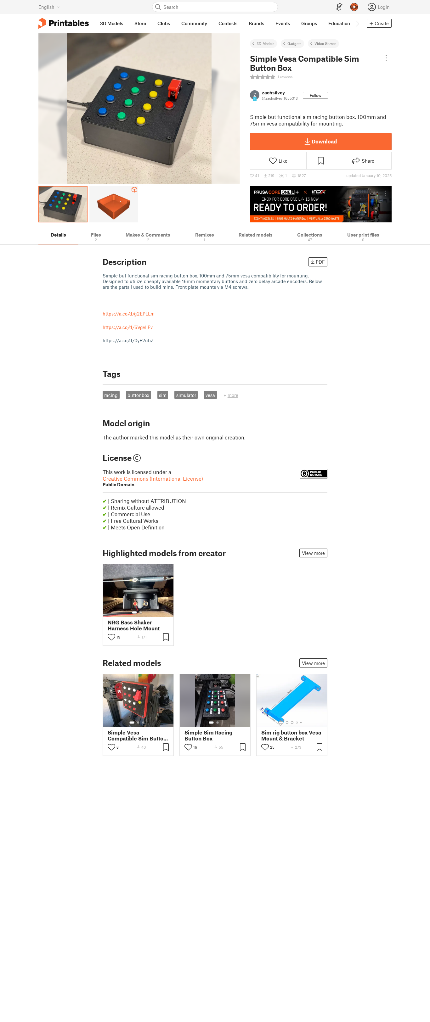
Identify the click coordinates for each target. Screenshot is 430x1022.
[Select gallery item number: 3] (143, 722)
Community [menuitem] (194, 23)
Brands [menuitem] (256, 23)
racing (111, 395)
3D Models (265, 43)
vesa (210, 395)
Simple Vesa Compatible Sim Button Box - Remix (137, 735)
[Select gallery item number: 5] (301, 722)
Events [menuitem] (282, 23)
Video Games (325, 43)
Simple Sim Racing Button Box (208, 735)
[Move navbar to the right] (357, 23)
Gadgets (294, 43)
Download (324, 141)
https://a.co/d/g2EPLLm (129, 313)
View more (313, 553)
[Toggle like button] (111, 637)
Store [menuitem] (140, 23)
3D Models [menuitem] (111, 23)
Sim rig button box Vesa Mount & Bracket (291, 735)
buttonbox (138, 395)
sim (163, 395)
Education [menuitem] (339, 23)
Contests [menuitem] (227, 23)
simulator (186, 395)
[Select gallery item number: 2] (140, 612)
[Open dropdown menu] (386, 58)
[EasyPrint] (339, 7)
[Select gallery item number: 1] (134, 612)
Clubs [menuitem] (163, 23)
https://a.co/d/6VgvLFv (128, 327)
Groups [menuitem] (309, 23)
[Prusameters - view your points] (354, 7)
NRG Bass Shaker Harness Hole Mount (134, 625)
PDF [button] (320, 262)
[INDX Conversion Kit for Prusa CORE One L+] (321, 204)
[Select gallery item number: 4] (297, 722)
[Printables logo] (63, 23)
